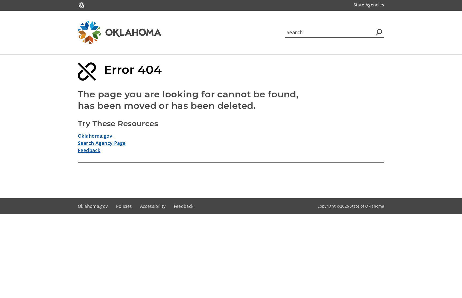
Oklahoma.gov (96, 136)
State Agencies (368, 5)
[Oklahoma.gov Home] (81, 4)
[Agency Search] (379, 32)
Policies (124, 206)
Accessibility (153, 206)
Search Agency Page (102, 143)
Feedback (89, 150)
